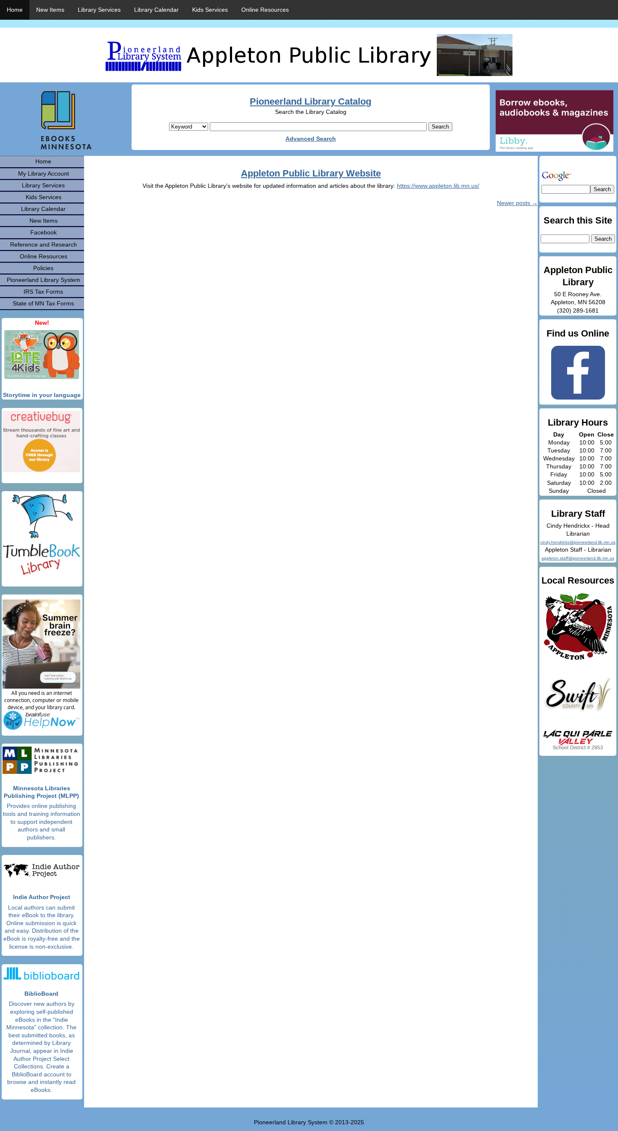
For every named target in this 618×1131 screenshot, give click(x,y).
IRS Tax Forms (43, 291)
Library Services (99, 9)
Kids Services (210, 9)
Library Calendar (156, 9)
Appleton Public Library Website (311, 173)
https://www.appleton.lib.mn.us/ (438, 185)
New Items (50, 9)
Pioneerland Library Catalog (310, 101)
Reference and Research (43, 244)
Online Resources (265, 9)
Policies (43, 268)
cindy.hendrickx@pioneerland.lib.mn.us (577, 542)
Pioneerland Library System (43, 279)
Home (15, 9)
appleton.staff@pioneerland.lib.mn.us (577, 558)
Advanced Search (310, 138)
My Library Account (43, 173)
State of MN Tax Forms (43, 303)
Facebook (43, 232)
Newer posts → (517, 203)
